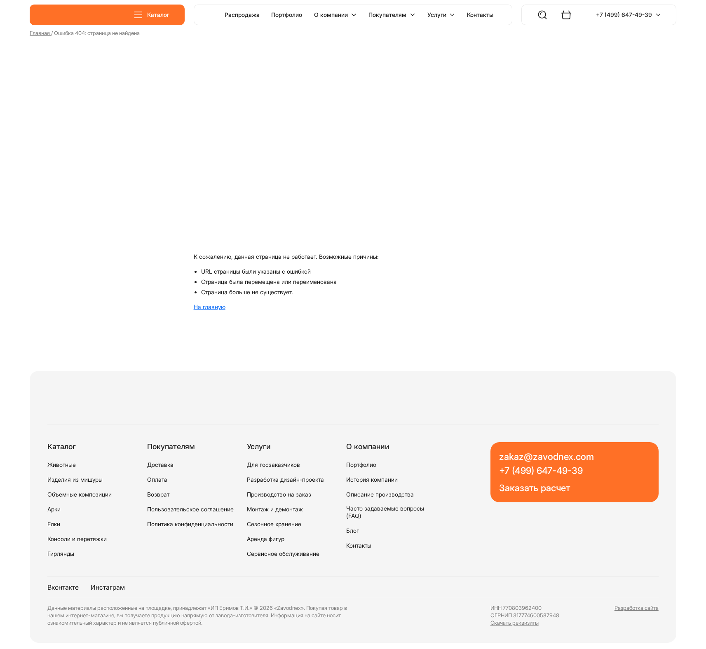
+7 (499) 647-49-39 (624, 14)
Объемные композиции (79, 494)
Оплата (157, 479)
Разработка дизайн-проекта (285, 479)
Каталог (158, 14)
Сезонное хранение (274, 523)
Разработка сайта (637, 608)
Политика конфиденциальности (190, 523)
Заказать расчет (534, 488)
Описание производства (380, 494)
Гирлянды (60, 553)
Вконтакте (63, 587)
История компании (372, 479)
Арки (54, 509)
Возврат (158, 494)
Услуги (436, 14)
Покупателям (387, 14)
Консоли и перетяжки (77, 538)
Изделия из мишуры (75, 479)
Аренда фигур (265, 538)
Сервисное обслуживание (283, 553)
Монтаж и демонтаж (275, 509)
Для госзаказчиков (273, 464)
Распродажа (242, 14)
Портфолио (286, 14)
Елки (53, 523)
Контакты (480, 14)
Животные (61, 464)
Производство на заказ (279, 494)
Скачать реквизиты (514, 623)
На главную (209, 306)
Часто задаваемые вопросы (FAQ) (385, 512)
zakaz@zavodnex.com (546, 456)
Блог (352, 530)
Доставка (160, 464)
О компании (331, 14)
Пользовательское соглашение (190, 509)
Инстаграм (108, 587)
